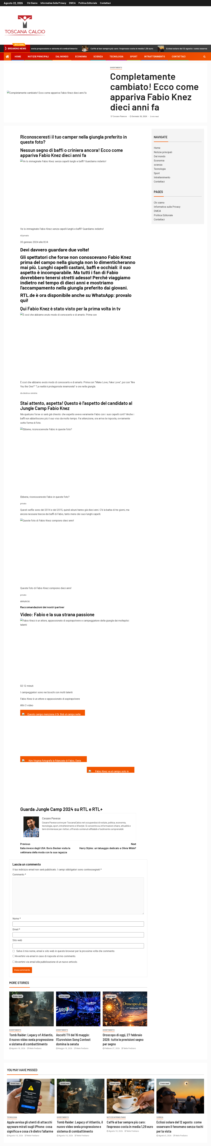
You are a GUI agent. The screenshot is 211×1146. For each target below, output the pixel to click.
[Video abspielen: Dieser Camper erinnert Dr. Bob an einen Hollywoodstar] (52, 713)
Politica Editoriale (87, 3)
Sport (133, 56)
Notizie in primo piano (116, 1117)
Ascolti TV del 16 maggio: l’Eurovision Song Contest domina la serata (73, 1039)
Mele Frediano (35, 1048)
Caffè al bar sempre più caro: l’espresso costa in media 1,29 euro (96, 48)
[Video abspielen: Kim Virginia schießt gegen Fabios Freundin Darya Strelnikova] (53, 759)
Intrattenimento (154, 56)
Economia (81, 56)
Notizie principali (38, 56)
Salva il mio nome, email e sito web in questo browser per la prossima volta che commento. (65, 951)
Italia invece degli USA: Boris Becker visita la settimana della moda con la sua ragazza (45, 848)
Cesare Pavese (120, 116)
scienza (98, 56)
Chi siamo (32, 3)
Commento (19, 874)
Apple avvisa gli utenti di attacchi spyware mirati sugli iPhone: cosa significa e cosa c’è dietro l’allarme (30, 1126)
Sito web (17, 940)
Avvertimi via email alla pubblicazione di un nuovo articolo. (46, 961)
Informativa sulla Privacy (53, 3)
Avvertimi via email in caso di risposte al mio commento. (45, 956)
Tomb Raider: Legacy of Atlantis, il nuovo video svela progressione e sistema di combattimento (31, 1039)
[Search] (204, 57)
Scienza (159, 1117)
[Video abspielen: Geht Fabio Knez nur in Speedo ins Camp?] (110, 770)
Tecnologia (116, 56)
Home (18, 56)
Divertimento (116, 68)
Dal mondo (62, 56)
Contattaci (105, 3)
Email (16, 929)
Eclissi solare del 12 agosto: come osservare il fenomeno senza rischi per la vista (179, 1126)
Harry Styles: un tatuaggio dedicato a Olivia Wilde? (107, 846)
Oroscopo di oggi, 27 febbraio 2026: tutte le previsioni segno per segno (123, 1039)
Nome (17, 918)
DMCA (72, 3)
